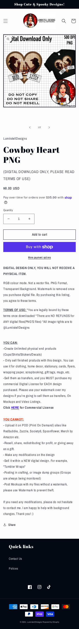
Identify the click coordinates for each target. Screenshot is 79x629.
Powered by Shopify (51, 622)
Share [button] (12, 525)
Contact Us (15, 559)
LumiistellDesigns (35, 622)
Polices (13, 568)
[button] (5, 21)
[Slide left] (30, 127)
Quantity (8, 210)
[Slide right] (49, 127)
